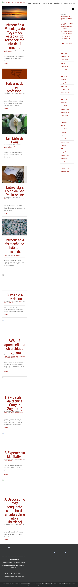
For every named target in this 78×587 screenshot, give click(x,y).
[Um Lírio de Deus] (14, 124)
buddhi (8, 94)
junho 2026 (64, 53)
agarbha (12, 412)
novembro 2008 (65, 168)
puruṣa (13, 302)
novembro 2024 (65, 56)
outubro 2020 (64, 73)
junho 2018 (64, 99)
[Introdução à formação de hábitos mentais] (14, 227)
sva (19, 356)
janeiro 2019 (64, 86)
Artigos (19, 50)
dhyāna (16, 412)
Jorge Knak (19, 146)
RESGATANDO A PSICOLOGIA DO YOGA (65, 38)
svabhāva (22, 356)
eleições (12, 198)
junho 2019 (64, 76)
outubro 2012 (64, 145)
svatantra (16, 357)
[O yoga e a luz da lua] (14, 282)
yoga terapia (17, 255)
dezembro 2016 (65, 109)
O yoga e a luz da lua (15, 297)
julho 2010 (63, 165)
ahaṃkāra (6, 525)
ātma (5, 94)
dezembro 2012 (65, 142)
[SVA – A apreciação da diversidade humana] (14, 328)
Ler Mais (6, 63)
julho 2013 (63, 125)
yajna (11, 94)
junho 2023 (64, 69)
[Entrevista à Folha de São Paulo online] (14, 174)
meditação (10, 460)
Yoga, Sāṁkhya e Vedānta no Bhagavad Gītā (66, 18)
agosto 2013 (64, 122)
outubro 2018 (64, 96)
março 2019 (64, 83)
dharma (12, 146)
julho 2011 (63, 161)
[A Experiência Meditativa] (14, 440)
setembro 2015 (65, 112)
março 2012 (64, 152)
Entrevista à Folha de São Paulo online (14, 191)
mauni (17, 356)
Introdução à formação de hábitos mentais (14, 245)
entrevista (17, 198)
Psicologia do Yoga (8, 51)
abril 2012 (63, 148)
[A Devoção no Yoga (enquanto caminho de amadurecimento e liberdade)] (14, 487)
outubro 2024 (64, 59)
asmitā (10, 525)
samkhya (10, 414)
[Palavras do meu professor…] (14, 74)
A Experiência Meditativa (15, 454)
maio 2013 (63, 132)
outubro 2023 (64, 66)
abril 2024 (63, 63)
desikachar (13, 356)
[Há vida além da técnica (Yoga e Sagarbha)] (14, 384)
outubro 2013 (64, 115)
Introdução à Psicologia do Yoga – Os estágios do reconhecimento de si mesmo (15, 35)
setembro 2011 (65, 158)
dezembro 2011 (65, 155)
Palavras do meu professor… (14, 87)
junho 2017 (64, 106)
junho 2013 (64, 129)
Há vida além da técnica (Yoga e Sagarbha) (14, 402)
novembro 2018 (65, 92)
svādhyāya (11, 357)
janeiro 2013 (64, 138)
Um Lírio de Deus (15, 140)
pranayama (20, 412)
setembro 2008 (65, 171)
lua (7, 302)
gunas (15, 146)
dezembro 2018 (65, 89)
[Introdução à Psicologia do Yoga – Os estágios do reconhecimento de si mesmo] (14, 13)
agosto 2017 (64, 102)
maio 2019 (63, 79)
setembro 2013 (65, 119)
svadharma (6, 357)
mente (10, 302)
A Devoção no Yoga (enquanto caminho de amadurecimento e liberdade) (14, 510)
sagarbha (6, 414)
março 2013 (64, 135)
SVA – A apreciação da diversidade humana (14, 346)
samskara (13, 255)
